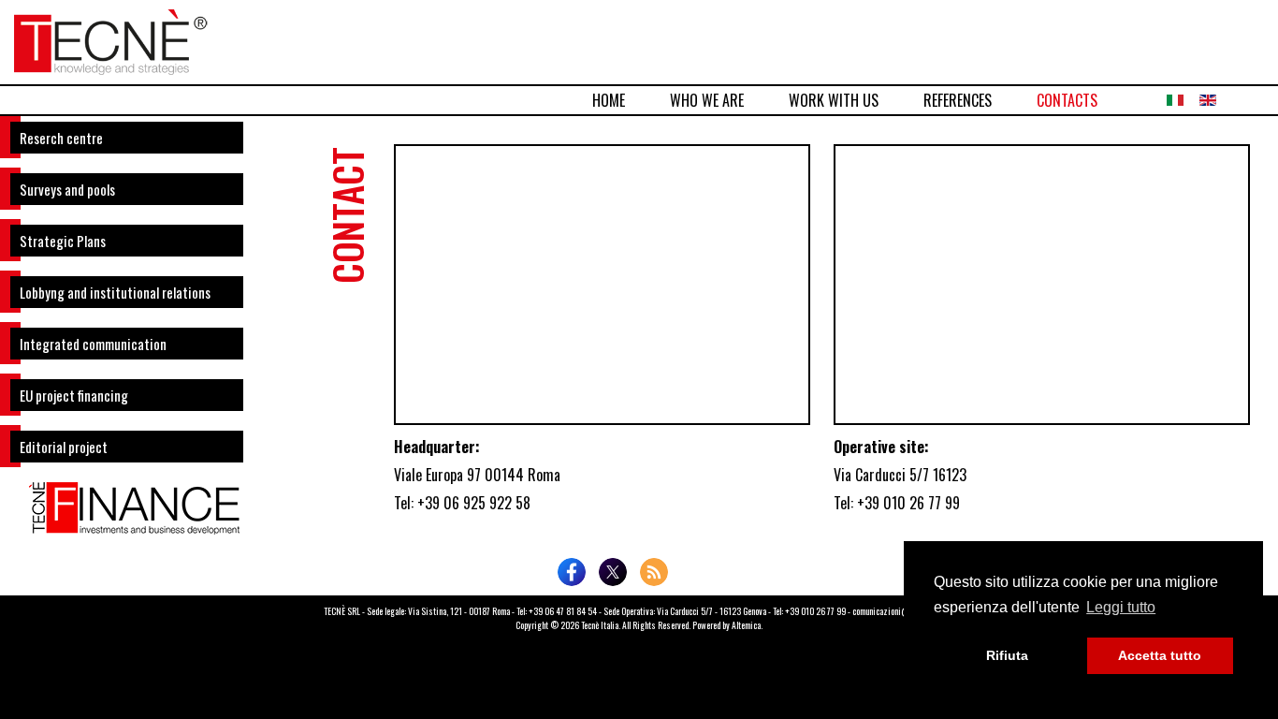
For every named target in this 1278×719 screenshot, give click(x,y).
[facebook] (572, 572)
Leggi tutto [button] (1120, 607)
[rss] (654, 572)
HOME (608, 100)
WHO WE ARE (707, 100)
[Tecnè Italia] (111, 39)
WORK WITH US (834, 100)
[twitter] (613, 572)
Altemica (746, 625)
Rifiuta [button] (1007, 655)
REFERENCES (957, 100)
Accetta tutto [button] (1159, 655)
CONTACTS (1067, 100)
